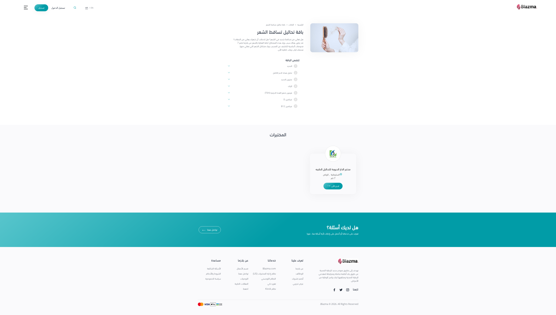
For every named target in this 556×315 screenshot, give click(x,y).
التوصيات (244, 278)
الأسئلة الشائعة (214, 268)
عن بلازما (299, 268)
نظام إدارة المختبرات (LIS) (264, 273)
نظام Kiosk (270, 288)
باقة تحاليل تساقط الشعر (275, 24)
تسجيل (41, 7)
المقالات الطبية (241, 283)
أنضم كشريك (297, 278)
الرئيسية (300, 24)
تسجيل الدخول (58, 7)
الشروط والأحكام (213, 273)
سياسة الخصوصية (213, 278)
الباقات (291, 24)
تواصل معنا (209, 230)
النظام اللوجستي (268, 278)
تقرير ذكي (271, 283)
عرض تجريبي (298, 283)
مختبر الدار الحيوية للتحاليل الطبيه (333, 169)
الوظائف (299, 273)
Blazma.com (269, 268)
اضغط (245, 288)
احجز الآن (333, 186)
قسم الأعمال (242, 268)
